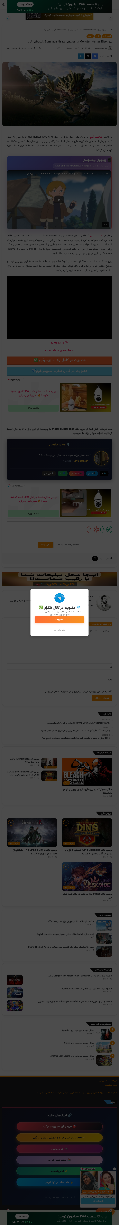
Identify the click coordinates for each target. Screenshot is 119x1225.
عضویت (59, 619)
